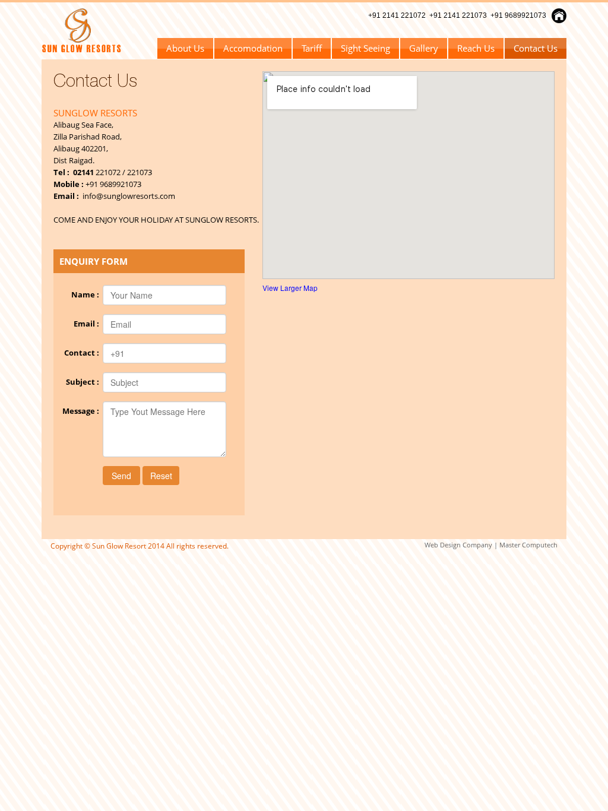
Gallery (423, 48)
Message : (82, 411)
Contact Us (536, 48)
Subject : (84, 381)
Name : (87, 294)
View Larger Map (290, 288)
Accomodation (253, 48)
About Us (185, 48)
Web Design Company (458, 544)
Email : (88, 323)
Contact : (83, 352)
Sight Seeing (365, 48)
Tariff (312, 48)
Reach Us (476, 48)
